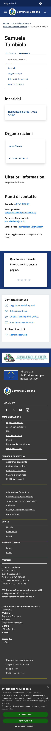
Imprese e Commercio (16, 470)
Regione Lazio (10, 3)
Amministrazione (21, 23)
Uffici (8, 431)
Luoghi (9, 548)
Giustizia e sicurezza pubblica (19, 496)
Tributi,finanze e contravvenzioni (21, 501)
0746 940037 (22, 204)
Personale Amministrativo (18, 444)
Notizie (9, 527)
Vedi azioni (23, 53)
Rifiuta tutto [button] (25, 721)
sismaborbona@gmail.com (31, 226)
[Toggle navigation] (5, 11)
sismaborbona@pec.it (15, 221)
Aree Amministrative (16, 426)
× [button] (48, 687)
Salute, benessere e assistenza (20, 509)
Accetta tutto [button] (25, 714)
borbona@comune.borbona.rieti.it (20, 212)
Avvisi (9, 536)
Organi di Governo (14, 422)
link (11, 709)
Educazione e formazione (17, 492)
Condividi (10, 53)
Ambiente (10, 505)
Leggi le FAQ (12, 668)
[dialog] (25, 708)
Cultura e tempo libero (16, 466)
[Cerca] (45, 12)
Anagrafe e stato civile (16, 461)
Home (6, 23)
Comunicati (11, 531)
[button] (25, 726)
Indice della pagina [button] (17, 59)
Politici (9, 439)
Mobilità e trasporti (15, 479)
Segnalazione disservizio (17, 664)
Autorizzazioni (12, 514)
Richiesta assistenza (15, 673)
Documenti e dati (14, 448)
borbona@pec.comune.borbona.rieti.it (24, 590)
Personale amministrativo (15, 26)
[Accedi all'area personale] (40, 3)
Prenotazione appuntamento (19, 660)
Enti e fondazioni (14, 435)
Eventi (9, 552)
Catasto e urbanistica (16, 474)
